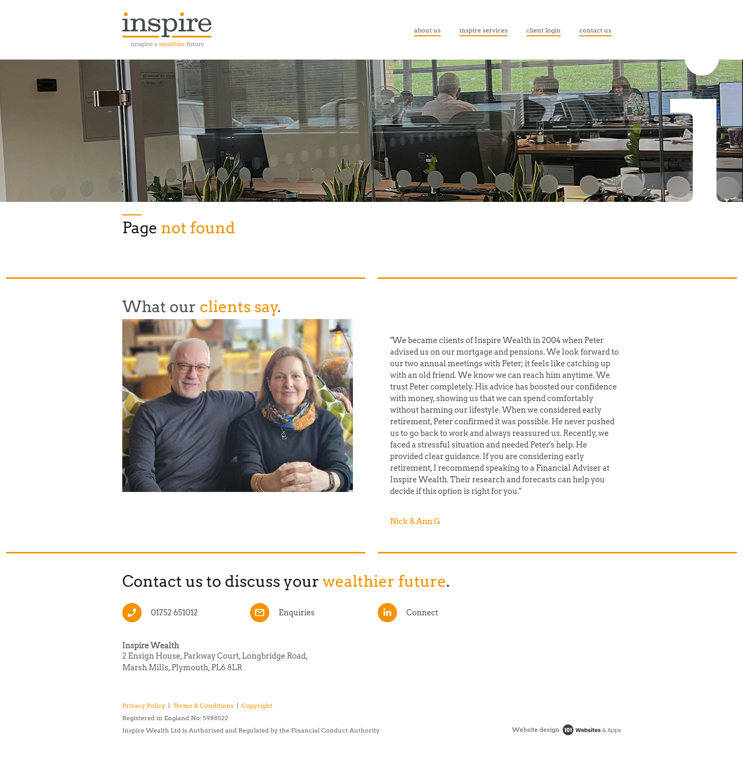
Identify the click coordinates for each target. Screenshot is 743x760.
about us (427, 30)
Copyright (256, 705)
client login (543, 30)
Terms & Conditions (203, 705)
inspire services (483, 30)
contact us (595, 30)
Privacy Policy (143, 705)
